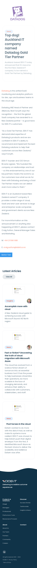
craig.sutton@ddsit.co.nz (14, 247)
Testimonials (24, 506)
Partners (5, 535)
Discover (23, 499)
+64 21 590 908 (11, 240)
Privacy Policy (13, 560)
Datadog (6, 91)
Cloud (5, 504)
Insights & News (25, 510)
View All (9, 277)
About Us (6, 528)
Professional (7, 511)
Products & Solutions (7, 500)
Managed (6, 507)
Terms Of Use (7, 562)
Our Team (6, 532)
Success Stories (25, 502)
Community (7, 539)
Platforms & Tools (9, 515)
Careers (5, 543)
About (5, 524)
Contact (23, 524)
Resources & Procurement (11, 519)
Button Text (6, 255)
